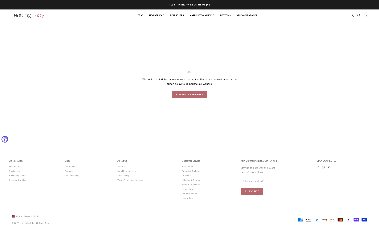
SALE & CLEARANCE (246, 15)
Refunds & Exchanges (192, 171)
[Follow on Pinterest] (328, 167)
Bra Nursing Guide (17, 175)
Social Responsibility (126, 171)
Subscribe (252, 191)
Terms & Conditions (191, 184)
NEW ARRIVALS (156, 15)
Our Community (72, 175)
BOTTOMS (225, 15)
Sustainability (123, 175)
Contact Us (187, 175)
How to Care (187, 198)
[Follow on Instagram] (323, 167)
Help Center (187, 166)
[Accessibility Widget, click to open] (4, 139)
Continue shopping (189, 94)
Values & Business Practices (130, 180)
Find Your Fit (14, 166)
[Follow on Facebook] (318, 167)
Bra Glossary (14, 171)
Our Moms (69, 171)
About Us (121, 166)
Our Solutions (71, 166)
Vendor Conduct (189, 193)
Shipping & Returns (191, 180)
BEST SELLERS (177, 15)
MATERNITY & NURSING (202, 15)
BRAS (140, 15)
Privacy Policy (188, 189)
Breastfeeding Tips (17, 180)
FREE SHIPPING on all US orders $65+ (189, 4)
